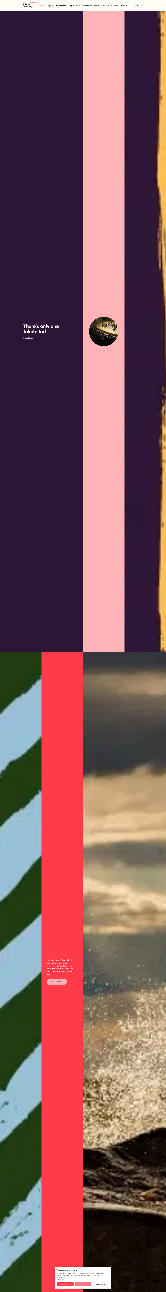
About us (124, 6)
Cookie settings (100, 1284)
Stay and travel (74, 6)
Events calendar (55, 982)
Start (42, 6)
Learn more (60, 1279)
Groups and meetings (110, 6)
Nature (96, 6)
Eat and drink (61, 6)
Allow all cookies (65, 1284)
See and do (87, 6)
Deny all (83, 1284)
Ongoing (50, 6)
